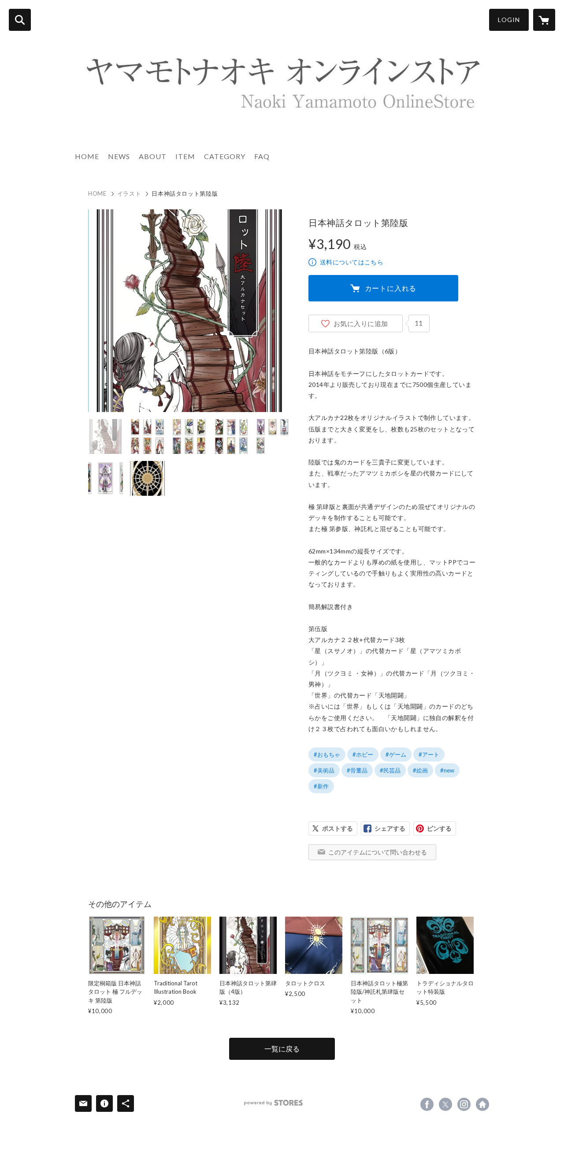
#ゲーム (396, 754)
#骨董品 (357, 770)
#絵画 (420, 770)
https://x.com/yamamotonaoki (445, 1104)
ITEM (185, 156)
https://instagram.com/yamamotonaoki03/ (464, 1104)
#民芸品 (390, 770)
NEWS (119, 156)
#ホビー (362, 754)
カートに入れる (391, 288)
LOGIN (509, 19)
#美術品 (324, 770)
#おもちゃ (327, 754)
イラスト (129, 193)
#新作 (321, 786)
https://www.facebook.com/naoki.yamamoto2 (427, 1104)
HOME (87, 156)
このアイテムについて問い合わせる (377, 852)
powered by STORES (273, 1102)
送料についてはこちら (351, 262)
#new (447, 770)
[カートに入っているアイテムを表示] (544, 20)
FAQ (262, 156)
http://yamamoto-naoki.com (482, 1104)
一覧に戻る (282, 1048)
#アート (429, 754)
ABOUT (153, 156)
